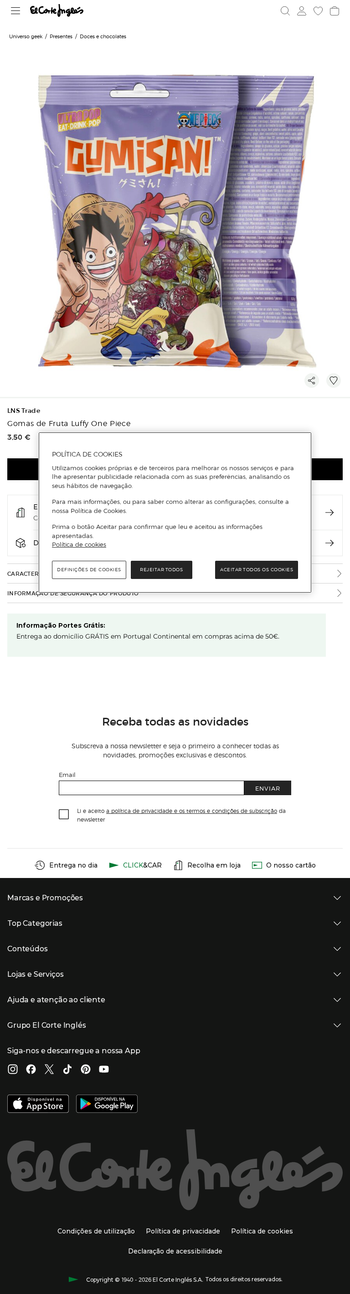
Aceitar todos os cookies (256, 570)
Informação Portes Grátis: (60, 625)
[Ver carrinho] (334, 10)
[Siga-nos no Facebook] (31, 1070)
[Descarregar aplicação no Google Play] (107, 1105)
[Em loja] (329, 512)
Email (67, 774)
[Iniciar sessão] (301, 10)
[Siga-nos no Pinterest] (85, 1070)
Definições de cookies (89, 570)
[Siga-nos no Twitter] (49, 1070)
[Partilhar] (311, 380)
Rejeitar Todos (161, 570)
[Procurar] (285, 10)
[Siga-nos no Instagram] (12, 1070)
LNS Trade (23, 411)
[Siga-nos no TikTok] (67, 1070)
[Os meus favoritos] (318, 10)
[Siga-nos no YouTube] (103, 1070)
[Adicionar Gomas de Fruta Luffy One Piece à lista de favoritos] (333, 380)
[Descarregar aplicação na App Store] (38, 1105)
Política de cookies (79, 544)
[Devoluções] (329, 543)
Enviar (267, 788)
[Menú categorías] (16, 10)
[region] (175, 512)
